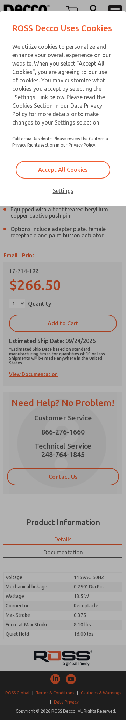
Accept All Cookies (63, 170)
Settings (63, 191)
